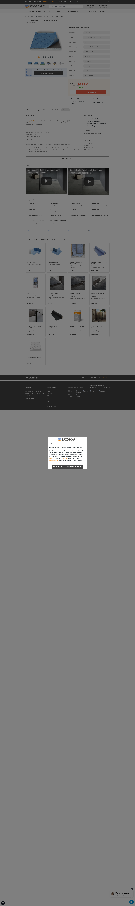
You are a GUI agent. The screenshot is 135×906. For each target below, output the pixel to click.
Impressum (64, 458)
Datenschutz (52, 458)
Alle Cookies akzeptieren (73, 466)
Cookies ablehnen (53, 460)
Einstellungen (52, 462)
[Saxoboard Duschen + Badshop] (67, 439)
